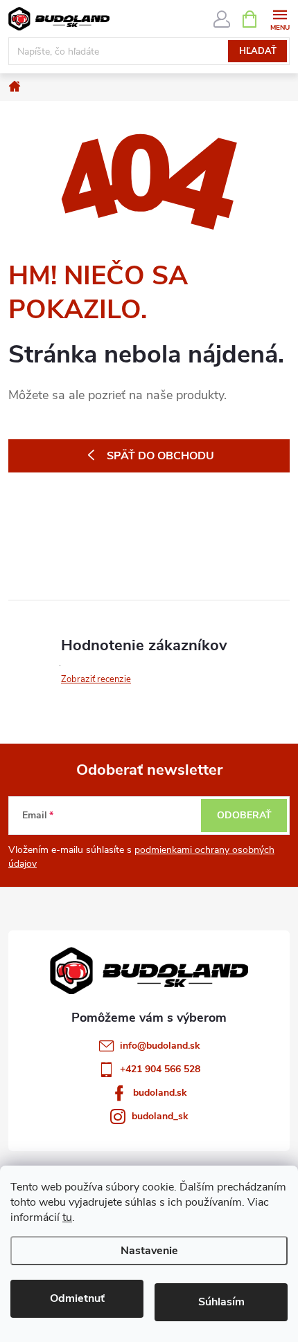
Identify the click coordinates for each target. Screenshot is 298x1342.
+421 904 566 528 (160, 1069)
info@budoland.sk (160, 1045)
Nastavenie (149, 1250)
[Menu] (279, 18)
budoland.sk (160, 1092)
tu (67, 1217)
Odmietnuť (77, 1298)
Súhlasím (221, 1301)
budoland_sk (160, 1116)
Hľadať (258, 51)
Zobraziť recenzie (96, 679)
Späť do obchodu (160, 455)
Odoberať (244, 815)
